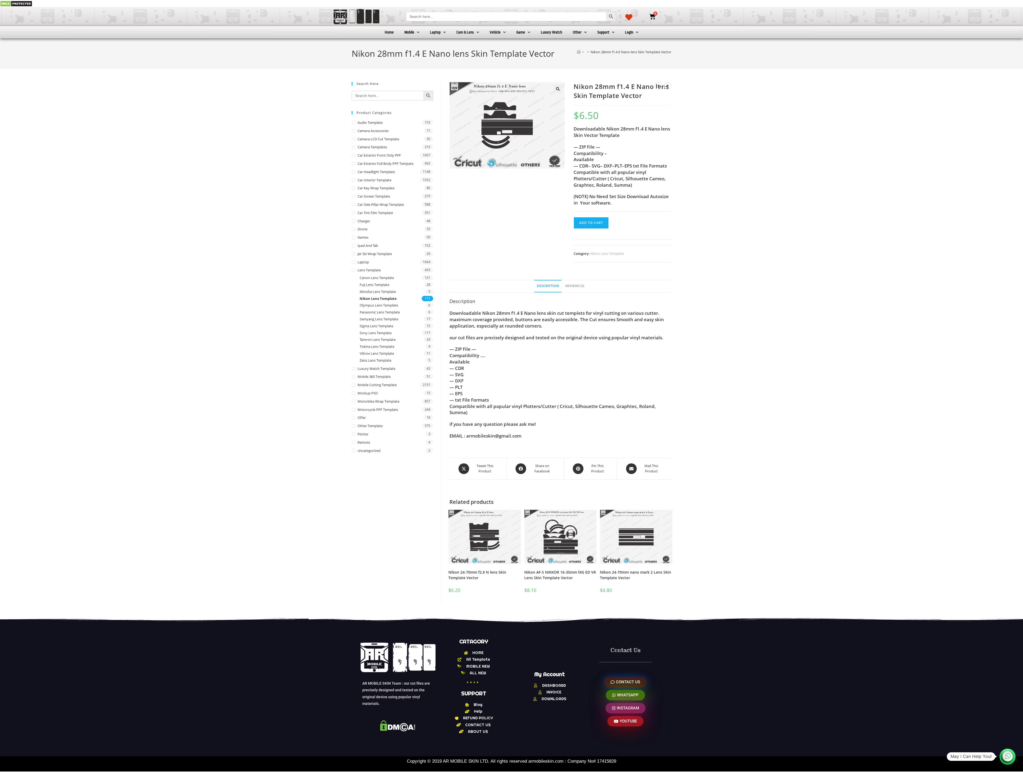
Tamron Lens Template (378, 339)
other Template (370, 425)
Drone (362, 229)
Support (603, 32)
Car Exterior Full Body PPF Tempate (385, 163)
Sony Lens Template (376, 332)
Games (363, 237)
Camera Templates (372, 147)
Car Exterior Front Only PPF (379, 155)
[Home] (578, 52)
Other (577, 32)
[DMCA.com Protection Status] (16, 3)
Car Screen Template (374, 196)
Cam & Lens (465, 32)
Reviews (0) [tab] (574, 286)
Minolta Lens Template (378, 291)
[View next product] (667, 85)
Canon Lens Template (377, 277)
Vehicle (495, 32)
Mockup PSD (368, 393)
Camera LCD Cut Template (378, 139)
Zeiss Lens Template (375, 360)
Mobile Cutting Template (377, 384)
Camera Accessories (373, 130)
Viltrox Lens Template (377, 353)
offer (362, 417)
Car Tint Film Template (375, 212)
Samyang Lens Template (379, 319)
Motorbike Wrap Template (378, 401)
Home (389, 32)
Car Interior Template (374, 180)
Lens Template (369, 270)
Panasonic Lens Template (380, 312)
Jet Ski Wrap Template (375, 253)
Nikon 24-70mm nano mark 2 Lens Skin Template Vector (635, 575)
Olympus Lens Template (379, 305)
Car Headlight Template (376, 171)
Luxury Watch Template (376, 368)
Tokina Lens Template (377, 346)
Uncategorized (369, 450)
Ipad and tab (368, 245)
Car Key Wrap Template (376, 188)
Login (629, 32)
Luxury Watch (551, 32)
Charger (364, 221)
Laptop (435, 32)
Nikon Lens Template (607, 253)
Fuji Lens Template (374, 284)
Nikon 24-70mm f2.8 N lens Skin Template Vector (477, 575)
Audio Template (370, 122)
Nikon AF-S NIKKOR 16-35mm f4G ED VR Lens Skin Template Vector (560, 575)
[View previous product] (658, 85)
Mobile (409, 32)
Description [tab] (548, 286)
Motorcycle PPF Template (378, 409)
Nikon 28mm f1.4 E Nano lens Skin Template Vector (631, 52)
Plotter (363, 434)
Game (520, 32)
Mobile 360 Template (374, 376)
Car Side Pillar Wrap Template (381, 204)
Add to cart (591, 222)
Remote (364, 442)
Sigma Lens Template (376, 326)
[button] (558, 89)
